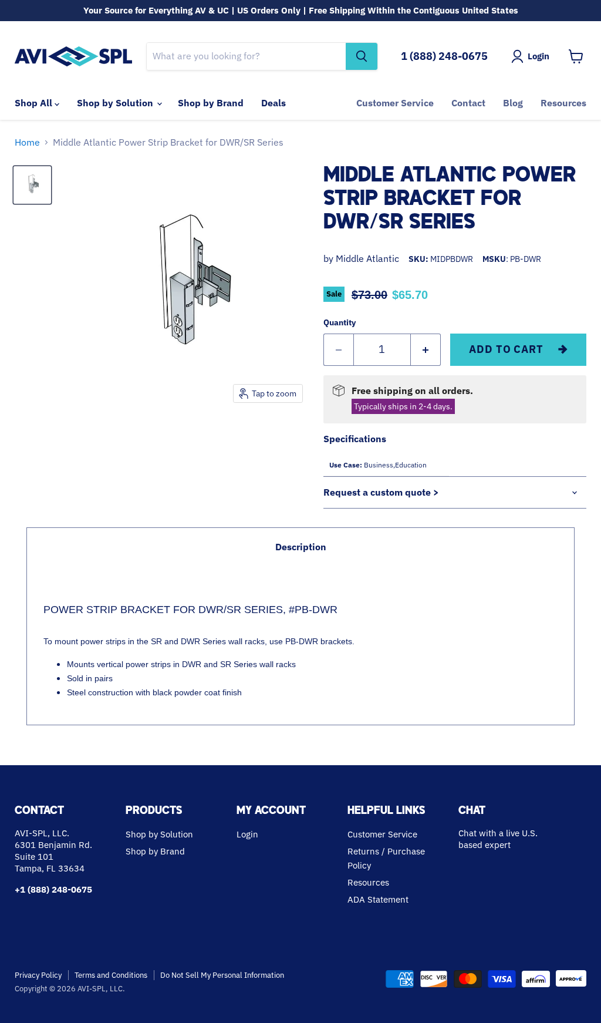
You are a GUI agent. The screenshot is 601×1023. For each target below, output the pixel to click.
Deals (273, 103)
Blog (513, 103)
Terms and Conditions (111, 975)
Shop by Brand (211, 103)
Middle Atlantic (367, 258)
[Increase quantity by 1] (426, 350)
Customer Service (395, 103)
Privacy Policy (38, 975)
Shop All (35, 103)
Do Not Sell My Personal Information (222, 975)
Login (247, 834)
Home (27, 142)
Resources (563, 103)
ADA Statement (377, 899)
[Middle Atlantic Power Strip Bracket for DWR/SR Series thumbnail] (32, 185)
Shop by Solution (116, 103)
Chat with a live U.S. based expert (498, 838)
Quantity (339, 322)
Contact (468, 103)
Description (300, 547)
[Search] (361, 56)
